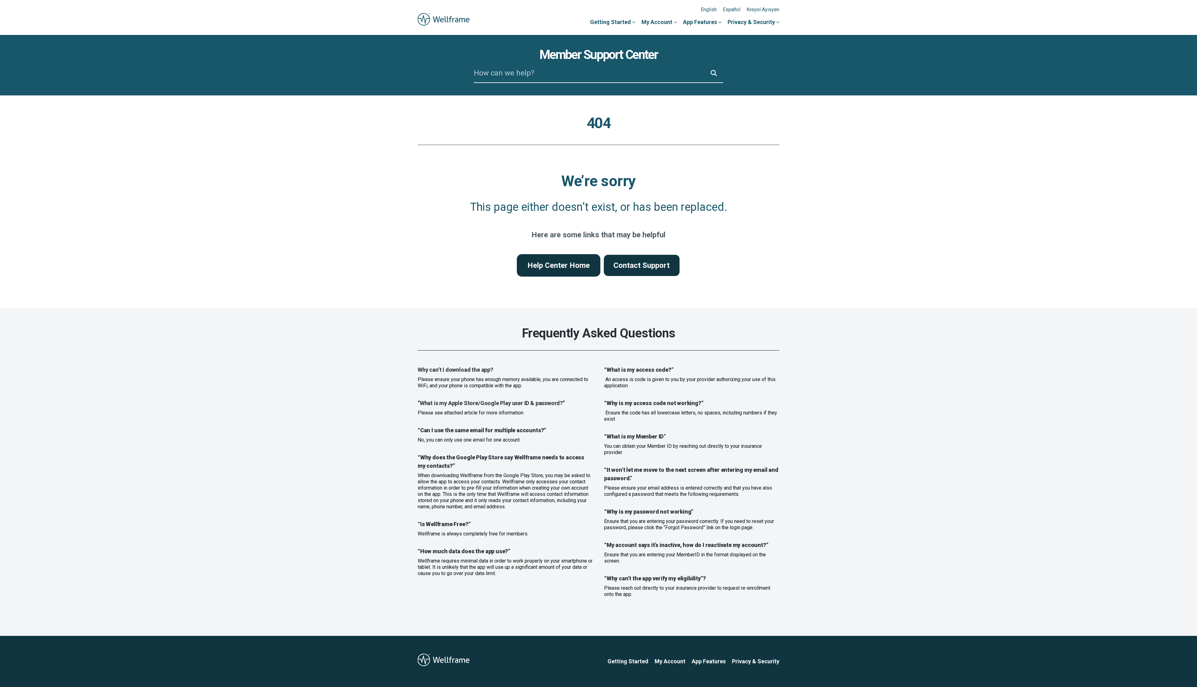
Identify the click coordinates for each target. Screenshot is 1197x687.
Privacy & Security (751, 22)
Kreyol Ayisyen (763, 9)
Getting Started (610, 22)
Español (731, 9)
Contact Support (641, 265)
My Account (657, 22)
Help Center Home (558, 265)
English (709, 9)
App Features (700, 22)
